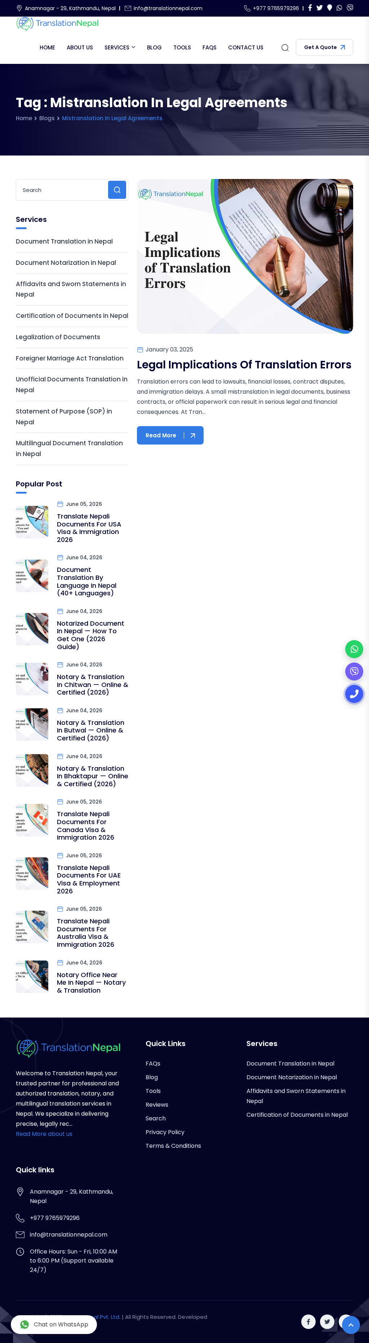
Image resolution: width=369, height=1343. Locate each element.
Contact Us (245, 47)
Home (47, 47)
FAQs (210, 47)
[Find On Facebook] (310, 8)
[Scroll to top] (351, 1325)
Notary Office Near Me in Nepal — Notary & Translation (91, 982)
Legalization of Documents (58, 337)
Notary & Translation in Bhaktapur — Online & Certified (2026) (92, 776)
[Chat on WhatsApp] (354, 649)
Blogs (47, 118)
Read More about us (44, 1134)
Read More (161, 435)
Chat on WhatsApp (61, 1324)
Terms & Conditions (173, 1146)
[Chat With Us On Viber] (350, 8)
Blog (154, 47)
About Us (80, 47)
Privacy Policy (165, 1132)
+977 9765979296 (276, 8)
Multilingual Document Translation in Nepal (69, 448)
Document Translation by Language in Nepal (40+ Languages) (86, 581)
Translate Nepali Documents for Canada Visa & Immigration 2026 (85, 825)
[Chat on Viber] (354, 671)
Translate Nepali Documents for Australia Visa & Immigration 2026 (85, 933)
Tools (182, 47)
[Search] (285, 47)
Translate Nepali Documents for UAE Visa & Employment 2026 (89, 879)
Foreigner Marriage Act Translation (70, 358)
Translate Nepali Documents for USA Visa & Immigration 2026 (89, 528)
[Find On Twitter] (319, 8)
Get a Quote (320, 47)
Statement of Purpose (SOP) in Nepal (64, 416)
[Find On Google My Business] (329, 8)
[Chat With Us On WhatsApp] (339, 8)
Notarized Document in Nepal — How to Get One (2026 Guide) (90, 635)
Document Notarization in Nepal (66, 262)
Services (117, 47)
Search (156, 1118)
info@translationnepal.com (168, 8)
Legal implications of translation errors (244, 364)
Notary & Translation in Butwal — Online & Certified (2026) (90, 730)
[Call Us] (354, 694)
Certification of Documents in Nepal (72, 315)
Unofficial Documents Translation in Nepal (72, 384)
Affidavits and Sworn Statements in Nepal (71, 289)
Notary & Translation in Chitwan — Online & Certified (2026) (92, 684)
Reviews (157, 1105)
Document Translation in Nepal (64, 241)
